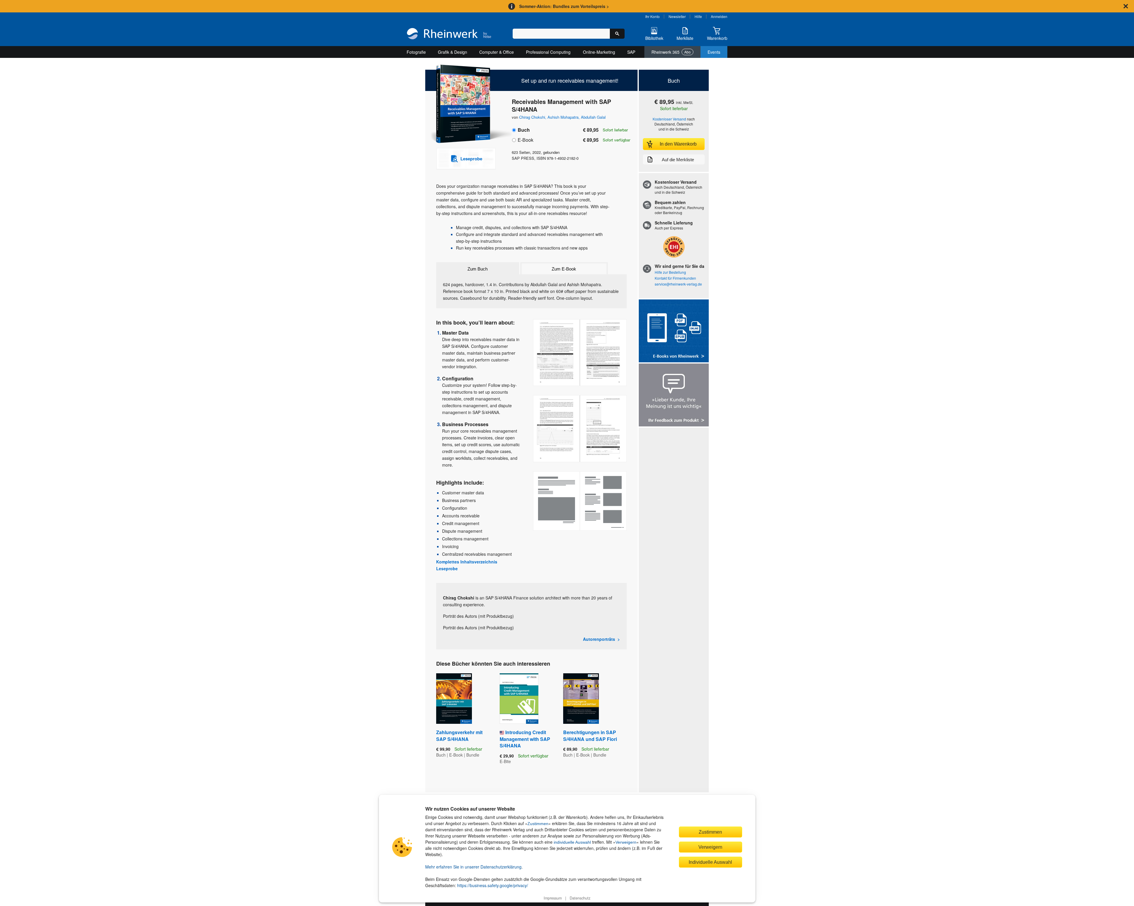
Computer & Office (496, 52)
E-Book (525, 139)
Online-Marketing (599, 52)
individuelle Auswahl (572, 842)
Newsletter (677, 16)
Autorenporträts (599, 639)
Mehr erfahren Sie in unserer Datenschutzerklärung (473, 867)
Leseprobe (447, 568)
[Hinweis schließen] (1126, 6)
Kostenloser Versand (669, 118)
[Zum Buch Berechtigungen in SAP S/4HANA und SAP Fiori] (581, 698)
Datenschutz (580, 898)
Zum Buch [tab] (477, 268)
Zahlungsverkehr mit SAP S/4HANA (459, 735)
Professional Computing (548, 52)
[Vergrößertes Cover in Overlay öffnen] (463, 104)
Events (714, 52)
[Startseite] (449, 34)
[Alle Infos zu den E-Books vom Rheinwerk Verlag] (674, 331)
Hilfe (698, 16)
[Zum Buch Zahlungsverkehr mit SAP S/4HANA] (454, 698)
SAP (631, 52)
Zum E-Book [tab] (564, 268)
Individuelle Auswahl (710, 862)
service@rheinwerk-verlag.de (678, 283)
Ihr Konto (652, 16)
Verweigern (625, 842)
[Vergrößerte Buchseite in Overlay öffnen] (580, 352)
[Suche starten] (617, 34)
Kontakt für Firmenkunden (675, 278)
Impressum (553, 898)
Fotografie (416, 52)
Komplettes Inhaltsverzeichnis (466, 562)
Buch (524, 129)
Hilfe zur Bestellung (670, 272)
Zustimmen (537, 823)
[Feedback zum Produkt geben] (674, 396)
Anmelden (719, 16)
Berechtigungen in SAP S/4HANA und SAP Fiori (590, 735)
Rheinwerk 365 (671, 52)
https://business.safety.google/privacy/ (492, 885)
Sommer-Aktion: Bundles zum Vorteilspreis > (564, 6)
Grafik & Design (452, 52)
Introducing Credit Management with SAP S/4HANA (525, 739)
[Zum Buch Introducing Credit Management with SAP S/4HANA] (519, 698)
